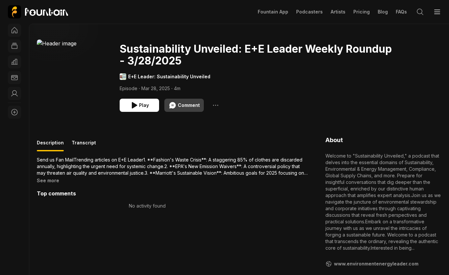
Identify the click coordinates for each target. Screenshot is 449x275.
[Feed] (14, 46)
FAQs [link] (401, 11)
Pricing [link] (361, 11)
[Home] (14, 30)
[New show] (14, 112)
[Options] (215, 105)
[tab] (50, 145)
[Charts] (14, 61)
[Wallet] (14, 77)
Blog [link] (383, 11)
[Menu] (437, 12)
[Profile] (14, 93)
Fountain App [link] (273, 11)
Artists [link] (338, 11)
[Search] (420, 12)
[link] (38, 11)
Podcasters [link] (309, 11)
